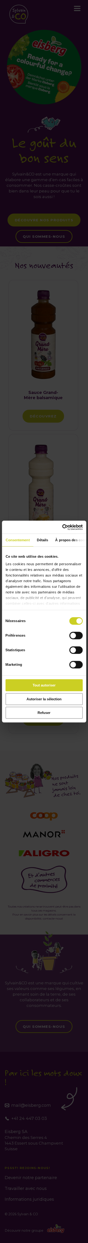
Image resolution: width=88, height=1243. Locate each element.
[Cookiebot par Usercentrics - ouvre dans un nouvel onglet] (63, 527)
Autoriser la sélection (44, 699)
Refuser (44, 713)
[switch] (76, 635)
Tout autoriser (44, 685)
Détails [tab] (42, 540)
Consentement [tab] (17, 540)
